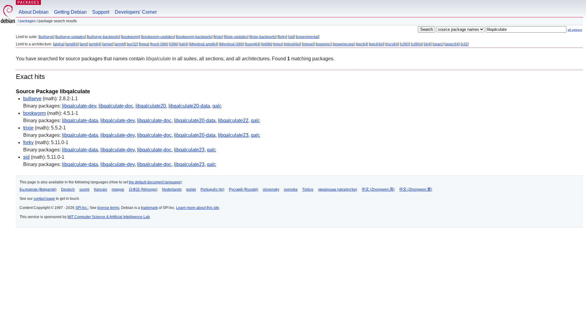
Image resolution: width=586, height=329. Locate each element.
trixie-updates (236, 37)
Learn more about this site (197, 208)
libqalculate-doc (116, 105)
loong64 (252, 44)
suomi (84, 189)
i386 (173, 44)
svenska (291, 189)
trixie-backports (263, 37)
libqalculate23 (233, 135)
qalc (217, 105)
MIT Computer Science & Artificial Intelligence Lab (108, 217)
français (100, 189)
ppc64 (362, 44)
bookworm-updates (158, 37)
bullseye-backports (103, 37)
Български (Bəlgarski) (38, 189)
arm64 (95, 44)
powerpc (324, 44)
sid (291, 37)
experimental (307, 37)
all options (575, 29)
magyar (118, 189)
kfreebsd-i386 (231, 44)
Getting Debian (70, 12)
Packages (28, 2)
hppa (144, 44)
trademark (149, 208)
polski (191, 189)
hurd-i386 (159, 44)
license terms (108, 208)
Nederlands (172, 189)
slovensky (271, 189)
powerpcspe (344, 44)
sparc (438, 44)
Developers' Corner (136, 12)
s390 (405, 44)
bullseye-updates (70, 37)
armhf (120, 44)
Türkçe (307, 189)
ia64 (183, 44)
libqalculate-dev (79, 105)
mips (278, 44)
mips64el (292, 44)
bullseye (46, 37)
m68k (266, 44)
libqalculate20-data (189, 105)
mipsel (308, 44)
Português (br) (212, 189)
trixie (218, 37)
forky (282, 37)
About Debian (34, 12)
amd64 (72, 44)
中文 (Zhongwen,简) (378, 189)
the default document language (154, 182)
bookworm (130, 37)
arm (84, 44)
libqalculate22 (233, 120)
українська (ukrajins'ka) (337, 189)
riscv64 (392, 44)
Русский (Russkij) (243, 189)
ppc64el (376, 44)
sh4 (428, 44)
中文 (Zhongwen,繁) (415, 189)
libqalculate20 (151, 105)
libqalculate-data (80, 120)
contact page (44, 198)
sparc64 (452, 44)
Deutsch (68, 189)
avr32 (132, 44)
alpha (58, 44)
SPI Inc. (81, 208)
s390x (417, 44)
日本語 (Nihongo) (143, 189)
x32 (464, 44)
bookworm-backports (194, 37)
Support (100, 12)
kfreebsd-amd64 (203, 44)
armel (108, 44)
